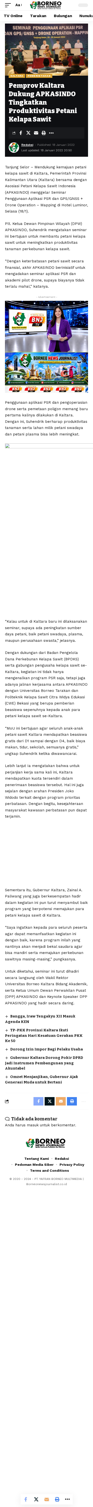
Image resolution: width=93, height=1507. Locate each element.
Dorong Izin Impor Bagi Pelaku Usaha (46, 1049)
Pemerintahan (39, 75)
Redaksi (27, 145)
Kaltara (16, 75)
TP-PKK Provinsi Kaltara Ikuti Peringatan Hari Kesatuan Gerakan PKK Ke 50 (44, 1035)
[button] (9, 5)
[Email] (35, 133)
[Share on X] (28, 133)
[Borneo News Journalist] (46, 5)
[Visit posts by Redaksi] (14, 147)
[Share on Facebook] (20, 133)
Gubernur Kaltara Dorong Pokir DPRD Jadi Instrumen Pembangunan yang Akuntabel (44, 1063)
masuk (33, 1125)
